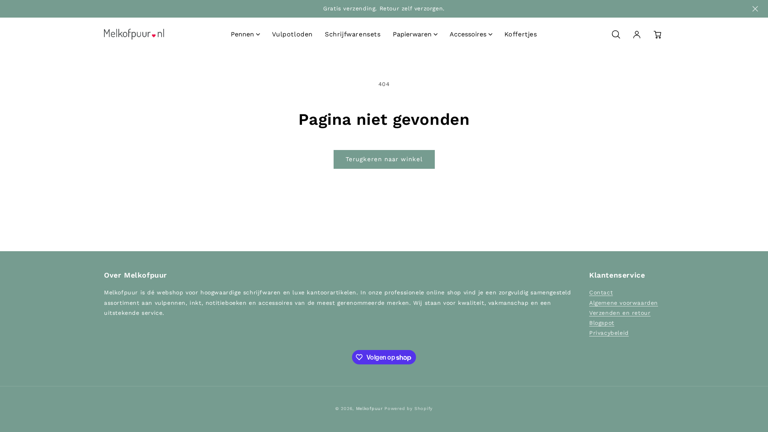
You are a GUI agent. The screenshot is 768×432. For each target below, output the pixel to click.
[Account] (636, 34)
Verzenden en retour (619, 313)
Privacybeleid (609, 333)
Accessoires (468, 34)
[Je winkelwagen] (657, 34)
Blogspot (601, 323)
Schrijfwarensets (353, 34)
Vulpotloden (292, 34)
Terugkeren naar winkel (384, 159)
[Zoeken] (616, 34)
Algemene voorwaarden (623, 303)
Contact (601, 292)
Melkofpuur (369, 408)
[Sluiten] (755, 9)
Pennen (242, 34)
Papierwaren (412, 34)
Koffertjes (520, 34)
